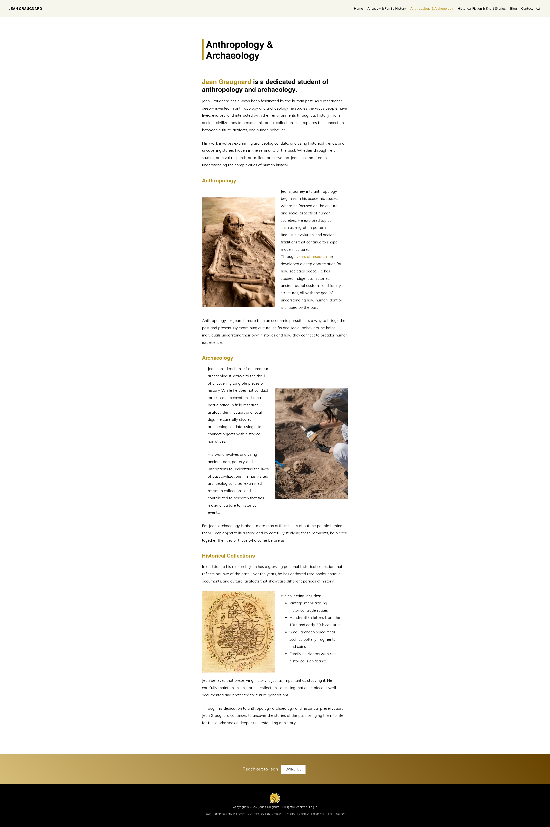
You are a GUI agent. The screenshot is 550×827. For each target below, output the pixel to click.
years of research (311, 256)
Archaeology (217, 357)
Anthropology (219, 180)
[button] (538, 8)
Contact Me (293, 769)
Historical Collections (228, 555)
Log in (313, 807)
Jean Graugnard (25, 8)
